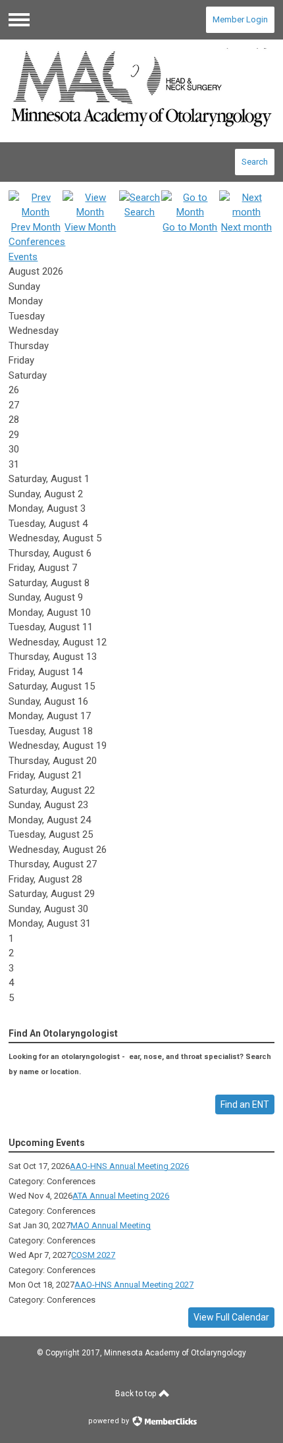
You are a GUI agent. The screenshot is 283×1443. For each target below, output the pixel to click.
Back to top (136, 1393)
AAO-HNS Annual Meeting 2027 (133, 1285)
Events (23, 257)
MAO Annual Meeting (110, 1225)
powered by (109, 1421)
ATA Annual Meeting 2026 (120, 1196)
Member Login (240, 19)
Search (255, 162)
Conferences (37, 242)
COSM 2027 (93, 1255)
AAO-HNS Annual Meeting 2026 (129, 1166)
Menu (19, 20)
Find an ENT (244, 1104)
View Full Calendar (231, 1317)
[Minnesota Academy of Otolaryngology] (141, 91)
